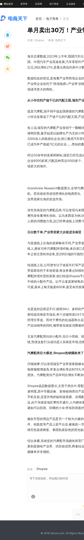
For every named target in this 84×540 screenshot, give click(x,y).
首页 (39, 19)
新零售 (24, 3)
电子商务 (54, 3)
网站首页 (8, 3)
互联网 (38, 3)
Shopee (41, 469)
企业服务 (71, 3)
